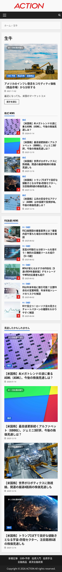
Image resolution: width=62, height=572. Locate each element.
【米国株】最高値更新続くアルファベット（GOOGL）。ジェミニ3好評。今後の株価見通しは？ (12, 146)
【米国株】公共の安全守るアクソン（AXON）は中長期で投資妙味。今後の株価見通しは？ (12, 202)
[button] (4, 15)
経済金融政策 (36, 562)
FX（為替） (27, 227)
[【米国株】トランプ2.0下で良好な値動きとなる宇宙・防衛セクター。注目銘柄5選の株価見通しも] (31, 513)
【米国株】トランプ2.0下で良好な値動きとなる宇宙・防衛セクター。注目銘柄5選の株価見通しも (12, 183)
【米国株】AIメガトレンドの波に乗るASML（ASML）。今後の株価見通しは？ (12, 127)
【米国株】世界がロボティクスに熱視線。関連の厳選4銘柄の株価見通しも (12, 165)
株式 (24, 120)
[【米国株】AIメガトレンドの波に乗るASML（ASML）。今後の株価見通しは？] (31, 351)
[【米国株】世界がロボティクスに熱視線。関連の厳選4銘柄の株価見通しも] (31, 461)
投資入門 (36, 558)
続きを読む (13, 102)
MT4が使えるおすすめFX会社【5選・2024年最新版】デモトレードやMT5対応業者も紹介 (12, 272)
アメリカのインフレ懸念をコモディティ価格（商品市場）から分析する (31, 62)
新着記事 (13, 558)
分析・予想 (11, 76)
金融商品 (30, 76)
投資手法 (47, 558)
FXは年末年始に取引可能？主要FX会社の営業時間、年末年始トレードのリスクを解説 (12, 291)
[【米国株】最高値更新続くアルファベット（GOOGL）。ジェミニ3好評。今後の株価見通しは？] (31, 404)
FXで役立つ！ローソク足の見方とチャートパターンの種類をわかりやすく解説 (12, 310)
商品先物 (21, 76)
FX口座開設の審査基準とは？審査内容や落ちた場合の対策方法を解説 (12, 234)
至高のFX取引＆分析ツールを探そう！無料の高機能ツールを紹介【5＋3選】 (12, 253)
